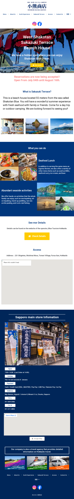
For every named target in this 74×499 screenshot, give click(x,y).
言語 (67, 14)
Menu (4, 14)
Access (50, 14)
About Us (13, 14)
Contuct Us (59, 14)
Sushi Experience (24, 14)
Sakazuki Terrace (39, 14)
